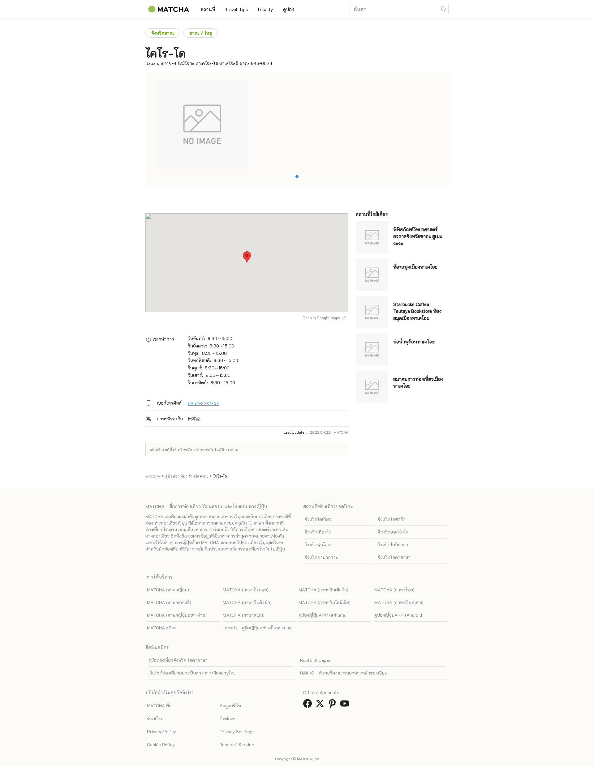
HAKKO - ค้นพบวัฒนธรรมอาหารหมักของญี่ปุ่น (343, 673)
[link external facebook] (308, 705)
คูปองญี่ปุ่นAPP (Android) (399, 615)
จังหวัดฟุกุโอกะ (318, 544)
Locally (265, 9)
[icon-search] (443, 9)
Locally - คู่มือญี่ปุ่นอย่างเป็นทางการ (257, 628)
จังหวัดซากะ (162, 33)
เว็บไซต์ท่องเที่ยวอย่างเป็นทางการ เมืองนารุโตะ (191, 673)
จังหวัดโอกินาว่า (392, 544)
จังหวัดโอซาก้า (391, 519)
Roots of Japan (315, 660)
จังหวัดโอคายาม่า (394, 557)
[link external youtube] (345, 705)
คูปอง (288, 9)
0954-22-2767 (203, 403)
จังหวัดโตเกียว (317, 519)
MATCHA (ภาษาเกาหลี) (169, 602)
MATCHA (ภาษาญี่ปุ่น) (168, 590)
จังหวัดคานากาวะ (321, 557)
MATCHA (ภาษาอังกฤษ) (246, 590)
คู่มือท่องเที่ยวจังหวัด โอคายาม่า (178, 660)
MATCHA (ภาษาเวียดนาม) (399, 602)
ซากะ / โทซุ (200, 33)
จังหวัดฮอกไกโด (392, 532)
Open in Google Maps (321, 317)
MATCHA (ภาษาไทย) (394, 590)
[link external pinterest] (333, 705)
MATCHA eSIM (161, 628)
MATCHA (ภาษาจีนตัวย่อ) (247, 602)
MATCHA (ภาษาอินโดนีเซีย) (325, 602)
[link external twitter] (321, 705)
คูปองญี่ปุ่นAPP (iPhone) (322, 615)
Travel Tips (236, 9)
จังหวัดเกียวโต (317, 532)
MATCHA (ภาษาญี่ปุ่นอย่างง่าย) (177, 615)
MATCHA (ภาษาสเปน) (244, 615)
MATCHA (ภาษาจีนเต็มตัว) (323, 590)
